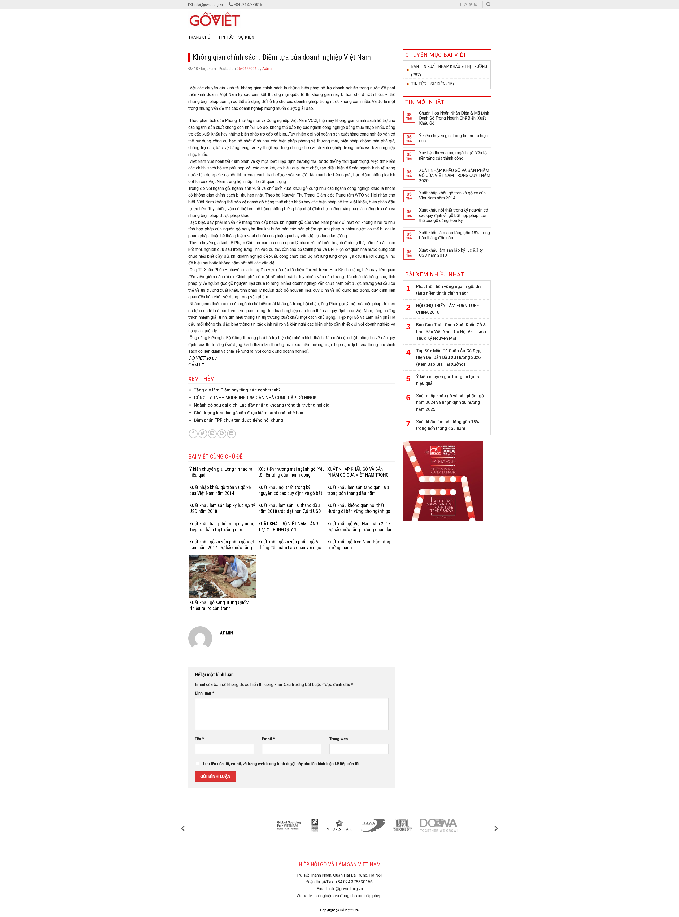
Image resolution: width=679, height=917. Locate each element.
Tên (199, 739)
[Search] (488, 4)
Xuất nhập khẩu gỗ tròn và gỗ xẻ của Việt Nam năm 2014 (452, 195)
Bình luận (204, 693)
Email (268, 739)
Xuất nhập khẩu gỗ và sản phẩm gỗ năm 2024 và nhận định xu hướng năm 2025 (450, 402)
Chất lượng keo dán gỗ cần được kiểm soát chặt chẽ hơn (248, 412)
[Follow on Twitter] (470, 4)
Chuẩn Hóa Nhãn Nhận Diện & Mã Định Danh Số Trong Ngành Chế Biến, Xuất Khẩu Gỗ (454, 118)
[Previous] (183, 828)
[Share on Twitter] (202, 433)
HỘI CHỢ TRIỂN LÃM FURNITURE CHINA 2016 (447, 309)
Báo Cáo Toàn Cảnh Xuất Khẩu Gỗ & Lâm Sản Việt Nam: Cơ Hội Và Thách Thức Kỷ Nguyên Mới (451, 331)
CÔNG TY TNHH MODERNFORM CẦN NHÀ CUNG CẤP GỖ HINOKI (256, 397)
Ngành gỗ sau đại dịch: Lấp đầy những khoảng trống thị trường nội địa (261, 405)
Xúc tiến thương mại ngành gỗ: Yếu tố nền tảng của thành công (453, 155)
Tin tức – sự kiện (236, 37)
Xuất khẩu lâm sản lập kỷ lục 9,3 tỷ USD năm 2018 (451, 253)
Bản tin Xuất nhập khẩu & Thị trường (449, 66)
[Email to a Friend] (212, 433)
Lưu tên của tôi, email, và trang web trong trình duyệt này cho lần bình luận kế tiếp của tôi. (281, 764)
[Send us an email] (475, 4)
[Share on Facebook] (193, 433)
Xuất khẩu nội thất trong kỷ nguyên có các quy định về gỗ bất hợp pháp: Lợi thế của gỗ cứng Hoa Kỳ (453, 215)
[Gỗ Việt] (214, 20)
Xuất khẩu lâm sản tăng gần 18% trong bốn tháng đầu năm (454, 235)
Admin (267, 69)
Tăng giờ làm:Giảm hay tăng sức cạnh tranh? (237, 389)
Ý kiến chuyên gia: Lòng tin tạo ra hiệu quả (453, 138)
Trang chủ (199, 37)
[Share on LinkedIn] (231, 433)
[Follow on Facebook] (460, 4)
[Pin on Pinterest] (221, 433)
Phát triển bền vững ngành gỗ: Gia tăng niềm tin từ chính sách (449, 290)
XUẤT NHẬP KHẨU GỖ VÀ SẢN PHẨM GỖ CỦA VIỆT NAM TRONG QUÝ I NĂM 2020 (454, 175)
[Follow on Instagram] (465, 4)
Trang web (338, 739)
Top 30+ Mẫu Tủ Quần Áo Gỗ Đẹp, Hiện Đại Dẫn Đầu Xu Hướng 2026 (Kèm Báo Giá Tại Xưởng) (448, 357)
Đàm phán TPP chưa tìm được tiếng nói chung (238, 420)
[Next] (495, 828)
